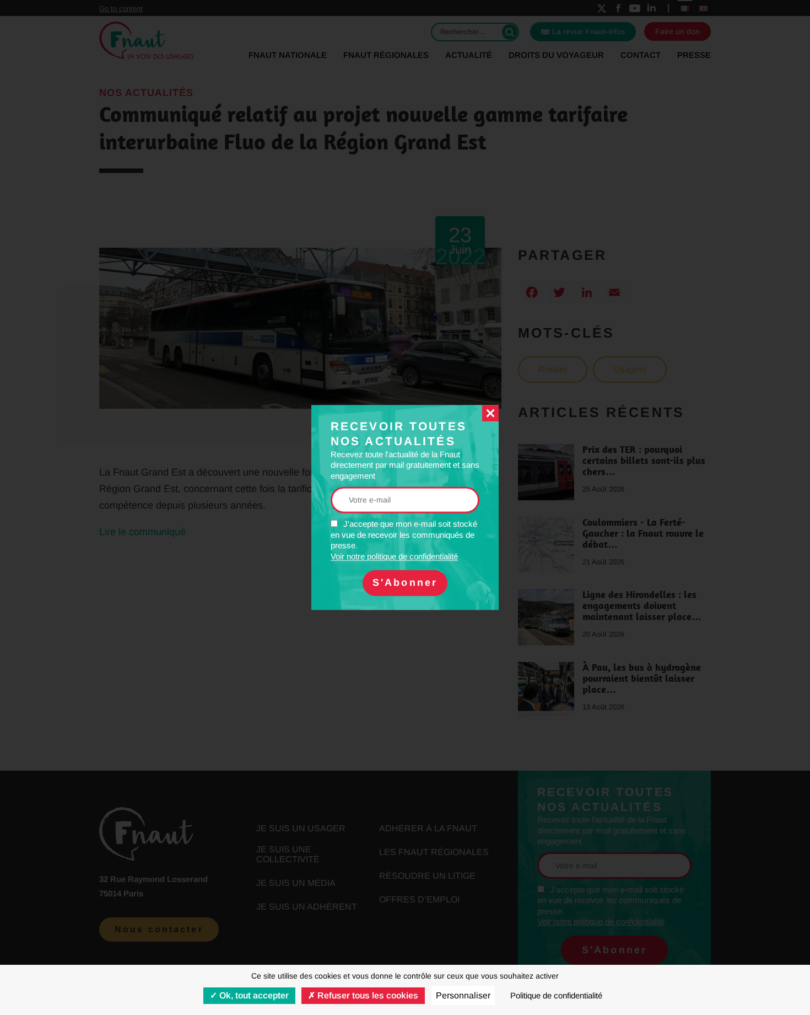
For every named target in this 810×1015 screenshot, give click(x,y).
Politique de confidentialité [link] (556, 995)
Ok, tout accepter (253, 995)
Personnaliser (463, 995)
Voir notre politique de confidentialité (394, 556)
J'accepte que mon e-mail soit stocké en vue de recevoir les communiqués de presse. (404, 541)
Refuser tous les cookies (366, 995)
